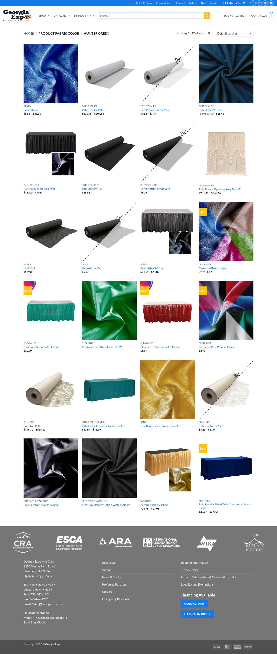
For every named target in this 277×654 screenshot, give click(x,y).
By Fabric (60, 15)
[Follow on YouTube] (271, 3)
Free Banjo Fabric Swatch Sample (159, 426)
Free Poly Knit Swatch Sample (41, 504)
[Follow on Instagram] (259, 3)
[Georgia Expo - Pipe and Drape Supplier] (17, 15)
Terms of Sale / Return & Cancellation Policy (209, 577)
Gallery (193, 3)
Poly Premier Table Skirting (39, 188)
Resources (109, 562)
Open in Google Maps (38, 576)
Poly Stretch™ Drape (211, 109)
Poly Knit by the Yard (211, 426)
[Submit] (207, 15)
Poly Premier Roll (92, 109)
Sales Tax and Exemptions (197, 584)
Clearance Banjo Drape (212, 268)
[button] (234, 3)
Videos (106, 570)
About (213, 3)
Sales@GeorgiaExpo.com (48, 604)
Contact (180, 3)
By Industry (82, 15)
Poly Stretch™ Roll (92, 188)
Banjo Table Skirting (151, 268)
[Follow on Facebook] (253, 3)
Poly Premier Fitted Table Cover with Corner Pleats (225, 506)
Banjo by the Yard (92, 268)
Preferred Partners (114, 584)
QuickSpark (194, 603)
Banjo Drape (31, 109)
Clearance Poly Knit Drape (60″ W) (102, 346)
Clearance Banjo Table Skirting (41, 346)
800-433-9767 (143, 3)
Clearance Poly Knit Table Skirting (160, 346)
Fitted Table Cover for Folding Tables (103, 426)
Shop (42, 15)
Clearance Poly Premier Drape (217, 346)
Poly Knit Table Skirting (154, 504)
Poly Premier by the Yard (155, 109)
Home (29, 33)
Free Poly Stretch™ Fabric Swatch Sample (106, 504)
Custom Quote (164, 3)
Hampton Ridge (197, 614)
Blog (203, 3)
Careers (107, 591)
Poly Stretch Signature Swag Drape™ (220, 189)
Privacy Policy (190, 570)
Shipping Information (194, 562)
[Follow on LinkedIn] (265, 3)
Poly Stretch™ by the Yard (155, 188)
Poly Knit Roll (32, 426)
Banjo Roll (30, 268)
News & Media (111, 577)
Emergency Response (116, 599)
